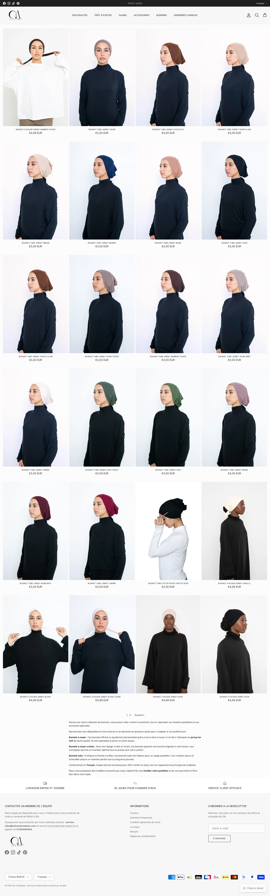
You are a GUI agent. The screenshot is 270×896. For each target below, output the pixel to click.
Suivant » (139, 715)
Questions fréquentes (141, 817)
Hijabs (123, 15)
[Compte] (248, 15)
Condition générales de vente (145, 822)
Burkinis (161, 15)
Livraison (135, 827)
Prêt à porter (103, 15)
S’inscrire (219, 838)
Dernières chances (185, 15)
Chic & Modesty (19, 885)
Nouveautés (79, 15)
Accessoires (141, 15)
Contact (134, 813)
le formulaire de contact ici (62, 825)
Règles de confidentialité (142, 836)
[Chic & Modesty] (16, 15)
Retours (134, 831)
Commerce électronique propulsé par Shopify (46, 885)
